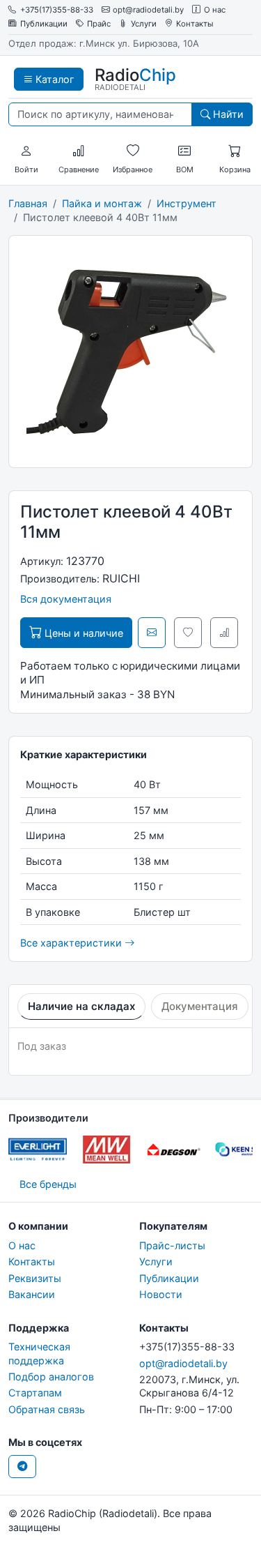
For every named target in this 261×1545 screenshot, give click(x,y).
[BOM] (184, 151)
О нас (215, 10)
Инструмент (186, 203)
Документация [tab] (199, 1006)
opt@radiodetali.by (148, 10)
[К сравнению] (224, 632)
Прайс (99, 24)
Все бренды (48, 1184)
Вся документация (65, 599)
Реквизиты (34, 1278)
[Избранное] (132, 151)
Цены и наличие (82, 633)
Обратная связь (46, 1409)
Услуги (144, 24)
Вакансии (31, 1294)
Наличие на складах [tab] (81, 1006)
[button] (26, 151)
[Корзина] (234, 151)
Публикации (44, 24)
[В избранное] (188, 632)
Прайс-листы (172, 1245)
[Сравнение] (78, 151)
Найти (227, 114)
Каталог (53, 79)
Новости (160, 1294)
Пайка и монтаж (102, 203)
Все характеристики (72, 943)
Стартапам (35, 1393)
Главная (27, 203)
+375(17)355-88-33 (56, 10)
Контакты (195, 24)
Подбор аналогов (51, 1376)
